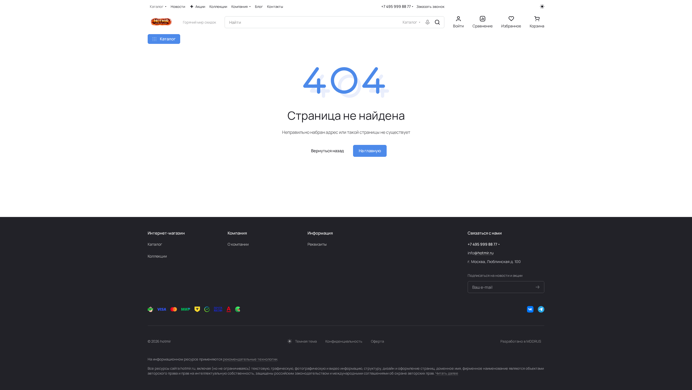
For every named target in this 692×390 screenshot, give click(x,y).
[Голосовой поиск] (427, 22)
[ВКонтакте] (530, 309)
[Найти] (437, 22)
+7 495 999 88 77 (396, 6)
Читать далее (446, 373)
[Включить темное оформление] (542, 6)
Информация (320, 233)
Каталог (155, 244)
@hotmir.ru (483, 252)
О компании (238, 244)
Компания (237, 233)
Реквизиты (317, 244)
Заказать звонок (430, 6)
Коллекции (157, 256)
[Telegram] (541, 309)
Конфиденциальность (343, 341)
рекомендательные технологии (250, 359)
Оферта (377, 341)
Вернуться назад (327, 151)
